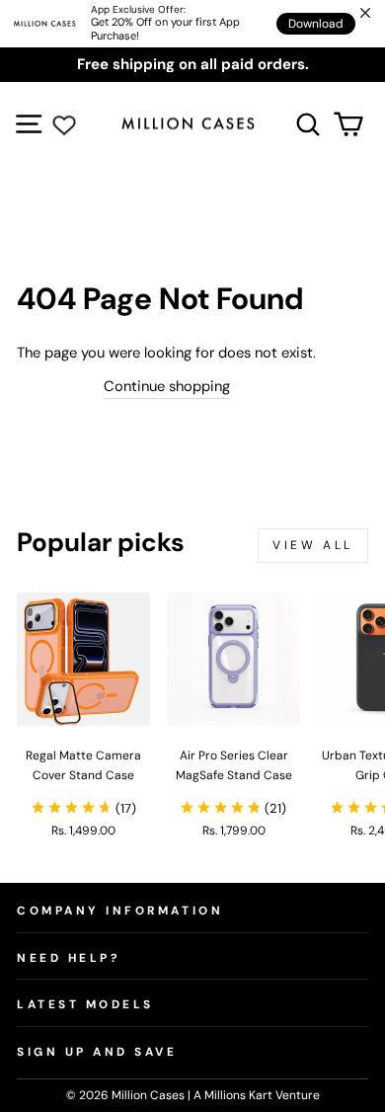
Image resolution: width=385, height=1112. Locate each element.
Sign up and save (97, 1052)
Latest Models (85, 1004)
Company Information (120, 910)
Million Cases (150, 1095)
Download (316, 24)
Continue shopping (167, 386)
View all (312, 545)
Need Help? (68, 958)
